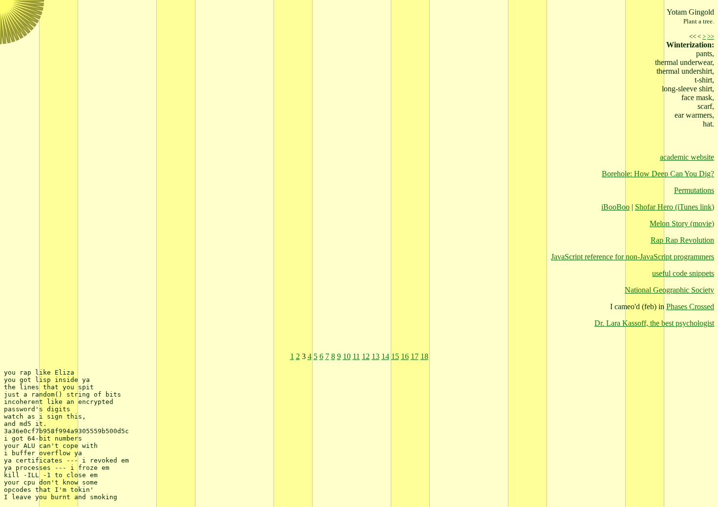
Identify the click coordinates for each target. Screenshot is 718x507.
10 (347, 356)
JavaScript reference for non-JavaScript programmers (632, 257)
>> (710, 36)
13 (376, 356)
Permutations (694, 190)
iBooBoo (615, 207)
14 (385, 356)
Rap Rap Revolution (682, 240)
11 (356, 356)
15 (395, 356)
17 (415, 356)
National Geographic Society (669, 290)
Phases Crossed (690, 306)
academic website (687, 157)
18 (424, 356)
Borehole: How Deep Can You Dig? (658, 173)
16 (405, 356)
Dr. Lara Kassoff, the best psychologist (654, 323)
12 (366, 356)
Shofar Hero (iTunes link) (674, 207)
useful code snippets (683, 273)
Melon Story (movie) (682, 223)
